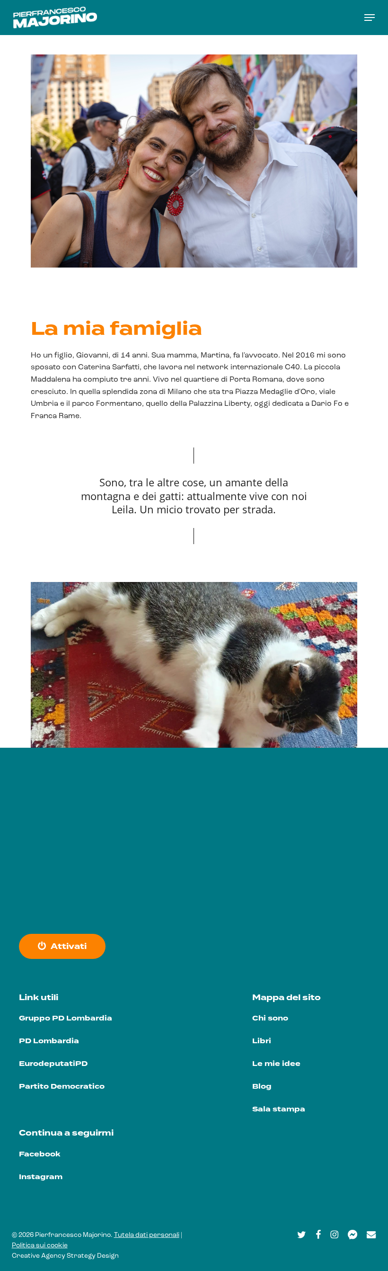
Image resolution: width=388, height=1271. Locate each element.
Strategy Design (93, 1256)
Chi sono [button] (270, 1018)
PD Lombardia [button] (49, 1041)
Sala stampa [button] (278, 1109)
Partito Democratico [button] (62, 1087)
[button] (369, 17)
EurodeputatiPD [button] (53, 1064)
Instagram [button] (40, 1177)
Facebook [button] (39, 1154)
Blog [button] (262, 1087)
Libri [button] (261, 1041)
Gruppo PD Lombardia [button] (65, 1018)
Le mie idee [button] (276, 1064)
